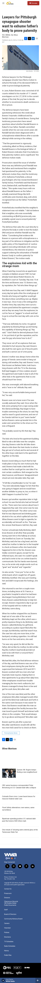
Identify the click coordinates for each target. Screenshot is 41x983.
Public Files (7, 955)
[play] (3, 980)
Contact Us (7, 889)
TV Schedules (8, 941)
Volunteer (7, 928)
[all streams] (38, 980)
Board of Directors (10, 914)
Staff (6, 910)
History (6, 950)
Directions (7, 937)
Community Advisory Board (13, 919)
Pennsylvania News (10, 733)
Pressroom (8, 893)
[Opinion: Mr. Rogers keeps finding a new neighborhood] (9, 773)
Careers (6, 923)
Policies (6, 932)
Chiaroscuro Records (11, 901)
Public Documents (10, 905)
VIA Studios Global (10, 903)
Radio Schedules (9, 946)
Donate (34, 3)
